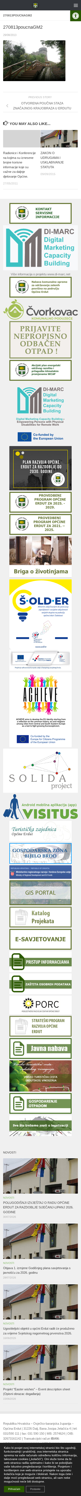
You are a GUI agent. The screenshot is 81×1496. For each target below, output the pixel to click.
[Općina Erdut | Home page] (36, 5)
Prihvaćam (14, 1489)
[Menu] (76, 5)
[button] (75, 15)
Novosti (8, 1197)
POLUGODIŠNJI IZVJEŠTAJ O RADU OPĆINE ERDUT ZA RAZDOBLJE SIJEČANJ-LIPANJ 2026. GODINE (38, 1207)
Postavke (35, 1489)
